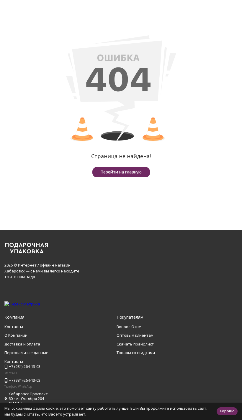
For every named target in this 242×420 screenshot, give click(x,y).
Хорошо (227, 411)
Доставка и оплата (22, 344)
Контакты (13, 326)
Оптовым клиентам (135, 335)
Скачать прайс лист (135, 344)
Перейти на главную (121, 172)
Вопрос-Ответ (130, 326)
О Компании (15, 335)
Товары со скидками (136, 352)
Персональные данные (26, 352)
